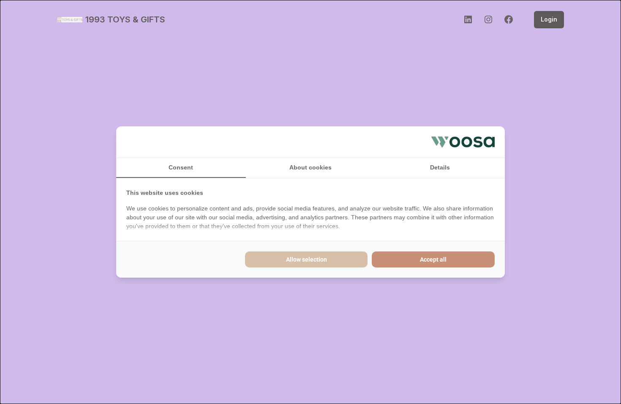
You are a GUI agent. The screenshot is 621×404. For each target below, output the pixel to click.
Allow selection (306, 259)
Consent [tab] (181, 167)
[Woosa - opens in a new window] (463, 141)
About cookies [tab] (310, 167)
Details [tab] (440, 167)
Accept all (433, 259)
